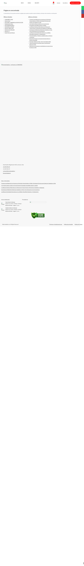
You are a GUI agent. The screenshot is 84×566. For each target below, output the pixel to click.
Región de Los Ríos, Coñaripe (11, 203)
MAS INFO (37, 2)
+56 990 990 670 (6, 166)
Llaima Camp (7, 21)
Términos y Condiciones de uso (55, 224)
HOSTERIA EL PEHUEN (9, 26)
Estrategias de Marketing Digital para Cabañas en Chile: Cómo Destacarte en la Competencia (20, 189)
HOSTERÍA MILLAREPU (9, 25)
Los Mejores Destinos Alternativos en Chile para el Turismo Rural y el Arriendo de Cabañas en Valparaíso (22, 187)
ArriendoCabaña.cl (7, 173)
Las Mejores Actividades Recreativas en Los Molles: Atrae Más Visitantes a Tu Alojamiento (20, 191)
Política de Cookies (78, 224)
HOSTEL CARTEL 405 (9, 28)
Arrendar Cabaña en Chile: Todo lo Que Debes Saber (40, 41)
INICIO (22, 2)
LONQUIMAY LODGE (9, 19)
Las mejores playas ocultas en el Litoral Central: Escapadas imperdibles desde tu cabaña (19, 185)
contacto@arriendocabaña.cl (9, 171)
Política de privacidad (68, 224)
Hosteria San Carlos (9, 23)
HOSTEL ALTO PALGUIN (9, 29)
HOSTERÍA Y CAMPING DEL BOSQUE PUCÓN (14, 22)
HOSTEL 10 (7, 31)
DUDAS (29, 2)
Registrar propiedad (75, 2)
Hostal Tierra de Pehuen (10, 32)
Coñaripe (19, 203)
